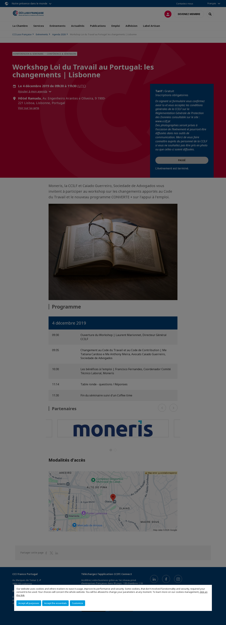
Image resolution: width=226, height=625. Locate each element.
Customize (77, 603)
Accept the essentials (55, 603)
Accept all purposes (28, 603)
